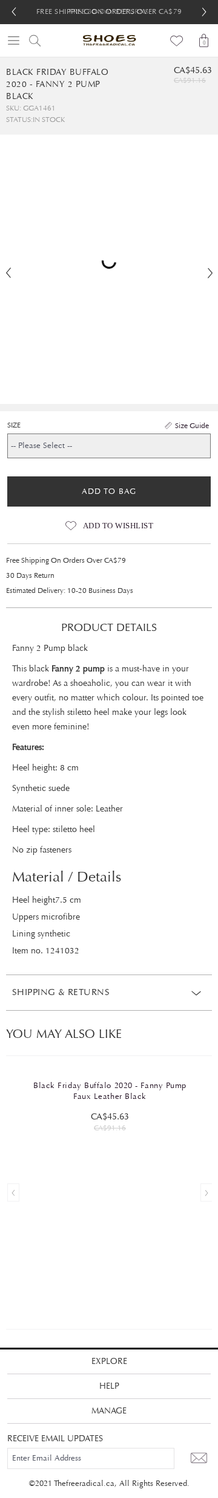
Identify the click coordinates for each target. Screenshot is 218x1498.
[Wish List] (177, 40)
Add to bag (109, 491)
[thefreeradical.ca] (109, 40)
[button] (204, 12)
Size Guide (192, 425)
